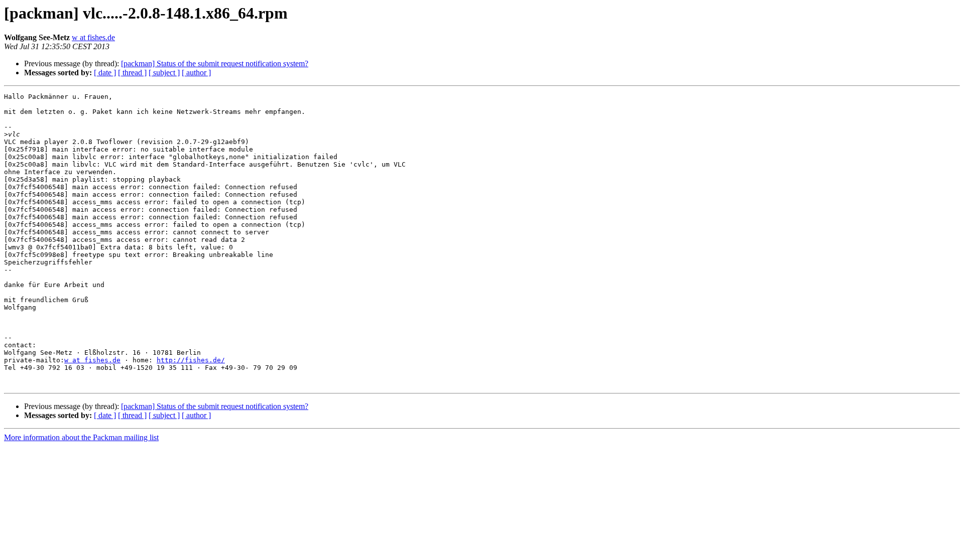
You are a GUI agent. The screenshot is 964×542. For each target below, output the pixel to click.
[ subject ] (164, 72)
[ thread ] (132, 72)
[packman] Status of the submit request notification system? (214, 63)
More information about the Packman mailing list (81, 437)
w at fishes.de (93, 37)
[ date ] (105, 72)
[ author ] (196, 72)
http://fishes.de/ (191, 360)
